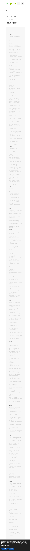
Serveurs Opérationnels (17, 177)
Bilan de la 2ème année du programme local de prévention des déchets (15, 503)
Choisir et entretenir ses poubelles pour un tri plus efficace (15, 47)
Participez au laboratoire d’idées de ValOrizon (13, 345)
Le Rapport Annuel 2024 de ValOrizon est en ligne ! (15, 77)
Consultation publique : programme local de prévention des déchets (15, 223)
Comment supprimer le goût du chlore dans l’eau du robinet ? (15, 534)
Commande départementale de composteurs (13, 521)
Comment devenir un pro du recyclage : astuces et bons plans (15, 64)
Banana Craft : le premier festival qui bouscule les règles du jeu (15, 118)
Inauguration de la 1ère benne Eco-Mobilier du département (15, 515)
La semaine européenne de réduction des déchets (15, 496)
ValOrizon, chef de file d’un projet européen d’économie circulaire (15, 320)
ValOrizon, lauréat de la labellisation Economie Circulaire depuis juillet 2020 (15, 212)
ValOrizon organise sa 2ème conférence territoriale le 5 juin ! (15, 272)
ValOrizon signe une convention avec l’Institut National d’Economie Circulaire (15, 312)
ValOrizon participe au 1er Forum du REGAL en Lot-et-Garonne (15, 463)
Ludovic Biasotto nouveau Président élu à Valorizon (14, 202)
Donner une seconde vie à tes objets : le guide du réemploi (15, 88)
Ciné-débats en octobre (16, 167)
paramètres (7, 545)
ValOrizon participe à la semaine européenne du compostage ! (15, 279)
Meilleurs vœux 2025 (16, 141)
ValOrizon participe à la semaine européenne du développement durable (15, 376)
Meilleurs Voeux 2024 (16, 181)
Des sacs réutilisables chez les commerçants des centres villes (15, 419)
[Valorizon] (11, 4)
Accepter (4, 548)
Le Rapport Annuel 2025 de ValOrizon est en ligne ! (15, 38)
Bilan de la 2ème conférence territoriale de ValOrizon (14, 265)
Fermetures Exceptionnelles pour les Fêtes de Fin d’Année (15, 150)
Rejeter (11, 548)
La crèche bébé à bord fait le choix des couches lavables (15, 526)
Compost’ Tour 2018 (16, 331)
